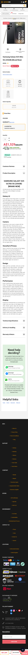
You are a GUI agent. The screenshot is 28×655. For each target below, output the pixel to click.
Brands (14, 474)
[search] (24, 5)
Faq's (4, 402)
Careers (14, 540)
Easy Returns (23, 10)
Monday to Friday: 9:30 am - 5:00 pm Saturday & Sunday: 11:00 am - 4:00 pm (15, 627)
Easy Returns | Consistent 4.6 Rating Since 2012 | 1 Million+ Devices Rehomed (14, 18)
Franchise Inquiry (14, 482)
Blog (14, 439)
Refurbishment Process (14, 521)
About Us (14, 428)
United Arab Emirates (14, 548)
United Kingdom (14, 552)
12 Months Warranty (14, 10)
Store (14, 533)
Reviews (14, 459)
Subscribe (14, 641)
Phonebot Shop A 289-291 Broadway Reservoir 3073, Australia (15, 619)
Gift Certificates (14, 497)
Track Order (14, 462)
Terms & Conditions (14, 435)
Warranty (8, 122)
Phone (14, 529)
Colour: (5, 118)
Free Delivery (5, 10)
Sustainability (14, 517)
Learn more (11, 122)
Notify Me (15, 66)
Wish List (14, 505)
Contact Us (14, 536)
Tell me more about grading (7, 74)
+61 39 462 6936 (9, 623)
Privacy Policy (14, 432)
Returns (18, 402)
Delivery (14, 447)
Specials (14, 501)
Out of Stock (16, 652)
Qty (10, 653)
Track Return (14, 466)
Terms (7, 402)
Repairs (14, 478)
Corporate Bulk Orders (14, 485)
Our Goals (14, 513)
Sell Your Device (5, 13)
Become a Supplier (14, 489)
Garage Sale (20, 13)
